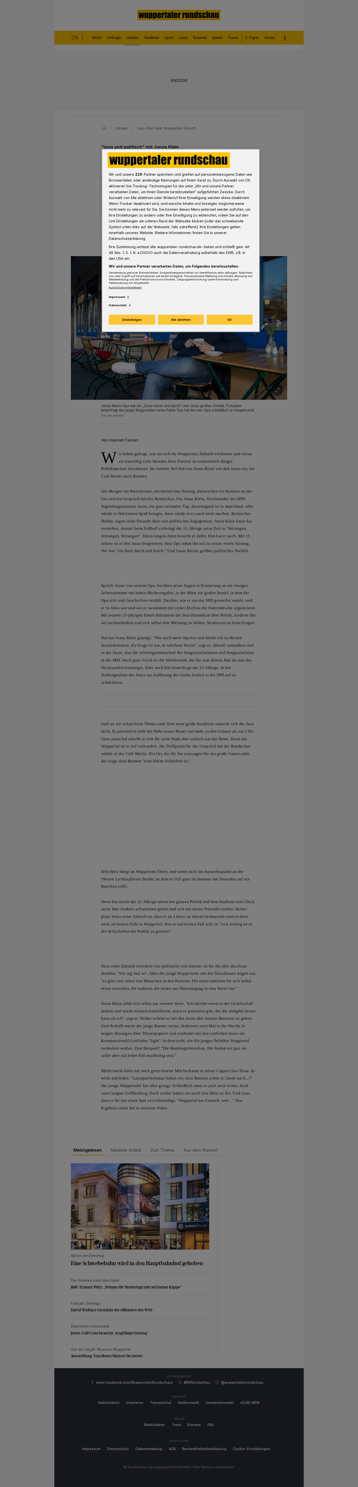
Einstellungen (131, 320)
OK (229, 320)
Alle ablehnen (181, 320)
